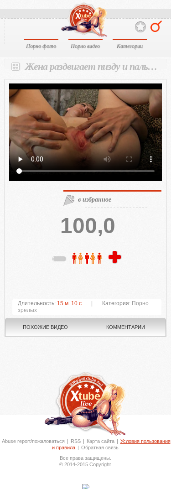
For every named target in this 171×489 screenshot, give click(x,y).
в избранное (94, 199)
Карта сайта (100, 441)
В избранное (140, 27)
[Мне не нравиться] (59, 260)
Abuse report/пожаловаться (33, 441)
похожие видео (45, 327)
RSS (76, 441)
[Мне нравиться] (116, 258)
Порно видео (85, 45)
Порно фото (41, 45)
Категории (130, 45)
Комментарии (125, 327)
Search (156, 26)
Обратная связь (100, 447)
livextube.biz (84, 19)
